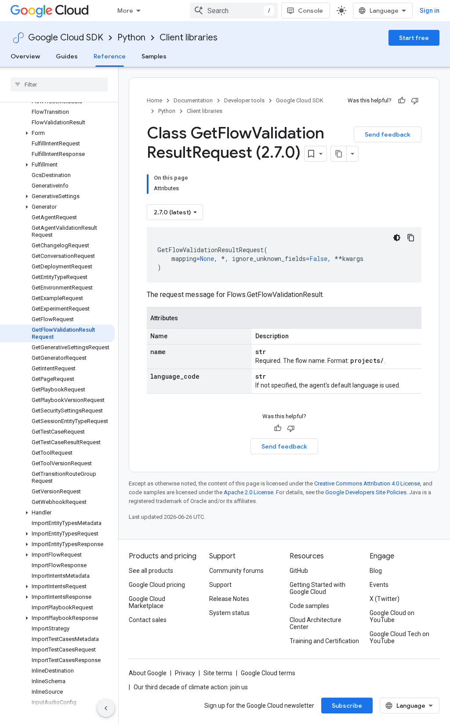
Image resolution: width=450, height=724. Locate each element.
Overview (25, 56)
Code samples (309, 605)
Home (154, 100)
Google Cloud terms (268, 673)
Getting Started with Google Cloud (317, 588)
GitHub (299, 570)
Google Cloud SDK (65, 37)
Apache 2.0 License (248, 492)
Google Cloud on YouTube (392, 616)
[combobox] (234, 10)
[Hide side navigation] (106, 708)
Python (131, 37)
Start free (414, 38)
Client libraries (189, 37)
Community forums (236, 570)
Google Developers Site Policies (365, 492)
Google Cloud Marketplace (147, 602)
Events (379, 584)
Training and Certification (324, 640)
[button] (57, 133)
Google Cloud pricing (157, 584)
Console (310, 10)
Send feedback (387, 134)
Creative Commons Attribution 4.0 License (367, 483)
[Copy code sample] (411, 238)
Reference (110, 56)
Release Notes (229, 598)
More (125, 10)
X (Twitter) (384, 598)
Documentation (193, 100)
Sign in (429, 10)
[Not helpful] (414, 100)
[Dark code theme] (397, 238)
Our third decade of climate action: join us (191, 687)
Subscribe (347, 706)
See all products (151, 570)
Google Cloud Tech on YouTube (399, 637)
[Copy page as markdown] (339, 153)
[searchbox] (59, 84)
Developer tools (244, 100)
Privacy (185, 673)
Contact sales (148, 619)
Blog (376, 570)
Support (220, 584)
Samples (154, 56)
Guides (67, 56)
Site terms (217, 673)
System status (229, 612)
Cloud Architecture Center (315, 623)
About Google (148, 673)
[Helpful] (401, 100)
